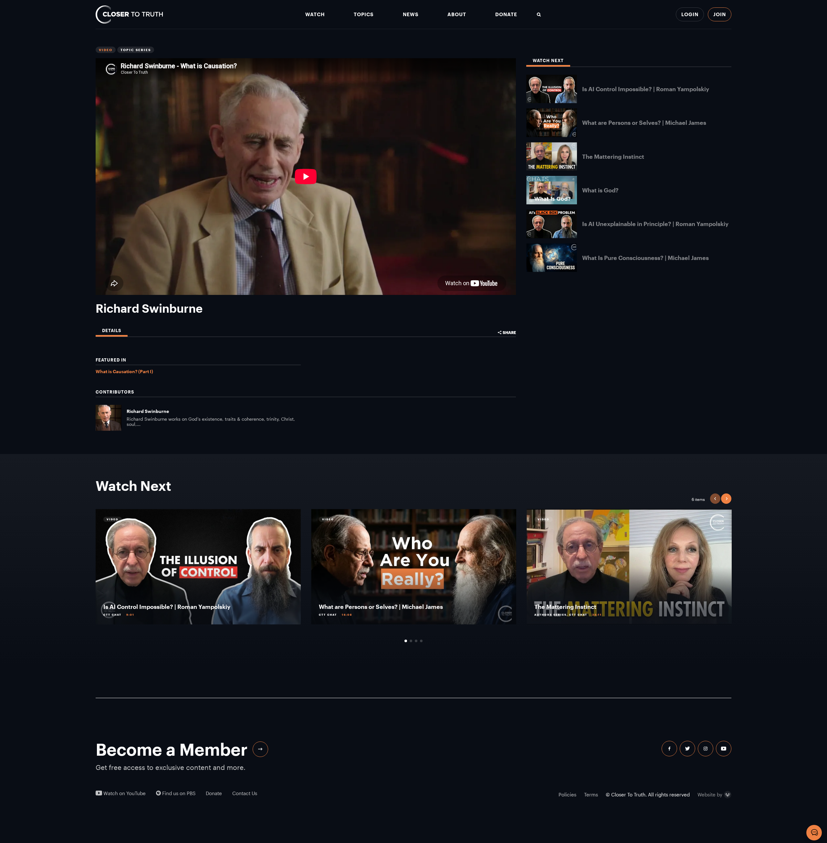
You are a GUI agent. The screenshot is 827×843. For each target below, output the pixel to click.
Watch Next (548, 60)
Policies (567, 794)
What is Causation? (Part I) (124, 371)
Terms (591, 794)
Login (689, 14)
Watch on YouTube (124, 793)
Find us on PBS (178, 793)
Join (719, 14)
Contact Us (244, 793)
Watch (315, 14)
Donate (506, 14)
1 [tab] (405, 641)
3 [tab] (416, 641)
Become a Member (171, 749)
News (411, 14)
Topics (364, 14)
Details (111, 330)
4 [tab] (421, 641)
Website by (709, 795)
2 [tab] (411, 641)
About (456, 14)
